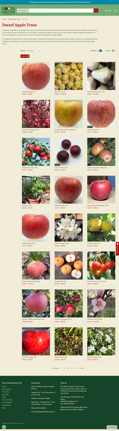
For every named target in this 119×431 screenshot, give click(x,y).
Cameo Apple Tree (93, 130)
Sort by (22, 50)
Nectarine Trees (27, 205)
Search (4, 386)
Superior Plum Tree (61, 168)
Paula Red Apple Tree (29, 357)
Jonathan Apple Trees (62, 243)
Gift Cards (5, 395)
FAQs (4, 397)
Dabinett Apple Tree (61, 205)
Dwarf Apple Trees (14, 19)
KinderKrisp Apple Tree (29, 168)
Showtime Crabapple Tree (30, 130)
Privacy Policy (6, 405)
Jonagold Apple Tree (28, 92)
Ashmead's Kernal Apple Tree (97, 168)
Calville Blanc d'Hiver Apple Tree (65, 130)
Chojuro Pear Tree (60, 281)
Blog (3, 408)
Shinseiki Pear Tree (93, 243)
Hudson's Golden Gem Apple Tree (33, 319)
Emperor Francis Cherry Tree (96, 281)
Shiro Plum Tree (60, 92)
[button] (108, 11)
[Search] (96, 11)
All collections (6, 389)
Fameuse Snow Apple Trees (31, 281)
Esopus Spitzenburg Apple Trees (98, 205)
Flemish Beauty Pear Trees (96, 92)
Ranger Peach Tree (61, 357)
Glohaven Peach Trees (94, 319)
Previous (56, 368)
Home (4, 19)
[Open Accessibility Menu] (4, 427)
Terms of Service (7, 400)
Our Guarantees (7, 402)
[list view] (115, 50)
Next (82, 368)
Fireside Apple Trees (28, 243)
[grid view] (113, 50)
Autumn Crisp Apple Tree (63, 319)
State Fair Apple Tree (94, 357)
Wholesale (5, 392)
